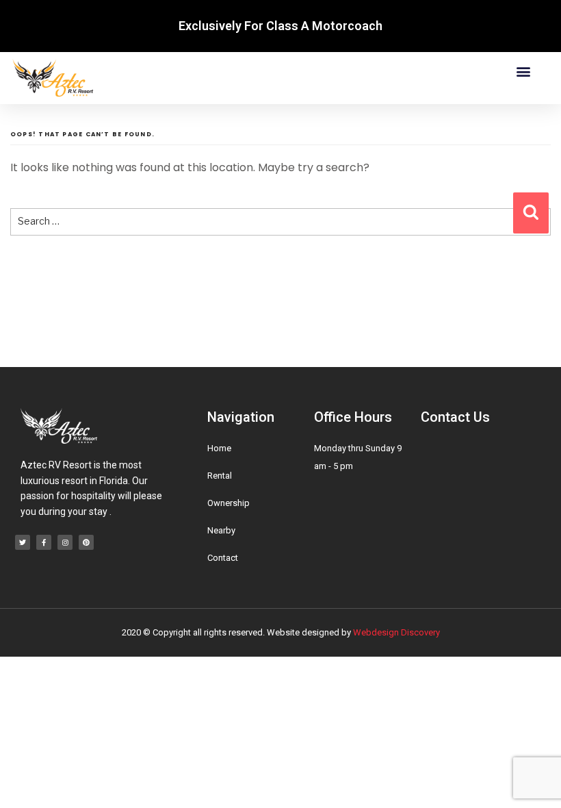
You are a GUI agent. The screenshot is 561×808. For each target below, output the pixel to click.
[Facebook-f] (43, 542)
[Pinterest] (86, 542)
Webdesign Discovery (396, 632)
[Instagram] (65, 542)
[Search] (531, 212)
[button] (523, 71)
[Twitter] (22, 542)
